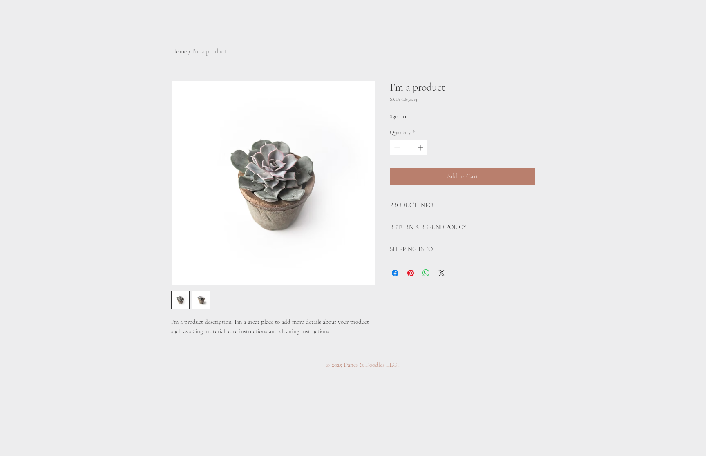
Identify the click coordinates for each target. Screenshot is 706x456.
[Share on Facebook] (395, 273)
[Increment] (421, 147)
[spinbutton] (408, 147)
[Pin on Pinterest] (411, 273)
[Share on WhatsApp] (426, 273)
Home (179, 51)
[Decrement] (396, 147)
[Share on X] (442, 273)
